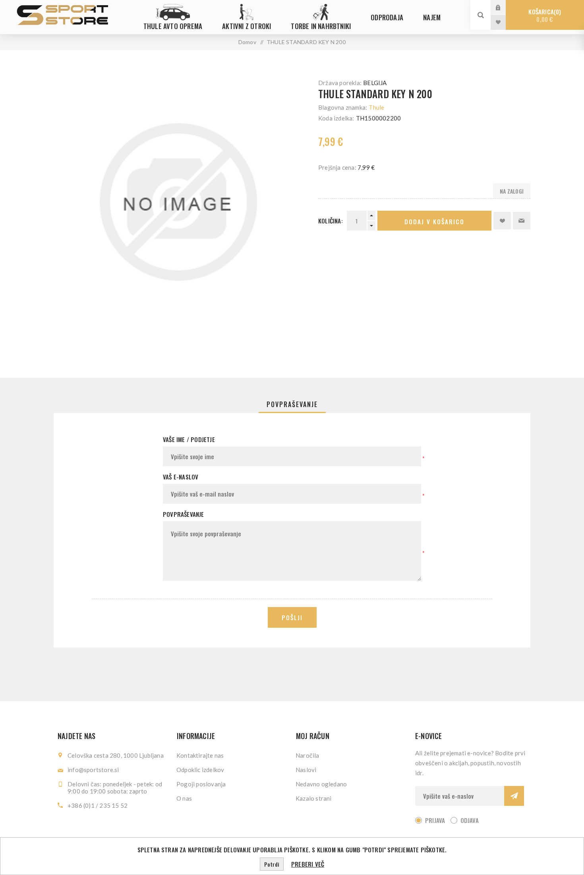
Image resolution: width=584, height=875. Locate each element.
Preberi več (307, 863)
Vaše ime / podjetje (189, 439)
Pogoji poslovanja (201, 784)
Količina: (330, 220)
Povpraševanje (292, 404)
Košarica (543, 15)
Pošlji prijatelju (521, 220)
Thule (376, 107)
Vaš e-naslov (180, 476)
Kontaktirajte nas (200, 755)
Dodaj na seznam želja (502, 220)
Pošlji (292, 617)
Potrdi (271, 864)
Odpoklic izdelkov (200, 769)
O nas (184, 798)
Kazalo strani (314, 798)
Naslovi (306, 769)
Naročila (307, 755)
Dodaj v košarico (434, 221)
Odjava (469, 820)
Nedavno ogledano (321, 784)
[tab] (292, 404)
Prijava (504, 7)
